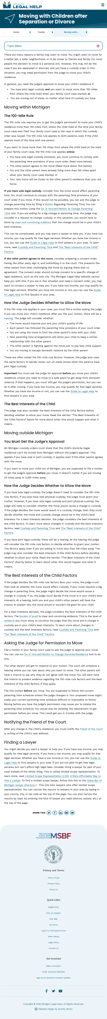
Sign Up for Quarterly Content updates (53, 978)
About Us (53, 890)
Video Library (53, 936)
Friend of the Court (91, 728)
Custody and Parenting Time (35, 247)
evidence (9, 620)
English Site (53, 907)
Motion (49, 204)
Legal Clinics (53, 942)
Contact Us (54, 948)
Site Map (53, 919)
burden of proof (29, 616)
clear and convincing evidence (33, 222)
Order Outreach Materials (53, 972)
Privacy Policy (54, 884)
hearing (8, 318)
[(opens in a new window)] (53, 836)
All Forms (53, 925)
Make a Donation (53, 966)
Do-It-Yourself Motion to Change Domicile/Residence (56, 654)
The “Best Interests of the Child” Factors (29, 634)
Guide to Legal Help (42, 242)
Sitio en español (53, 913)
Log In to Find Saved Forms (53, 931)
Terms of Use (53, 878)
